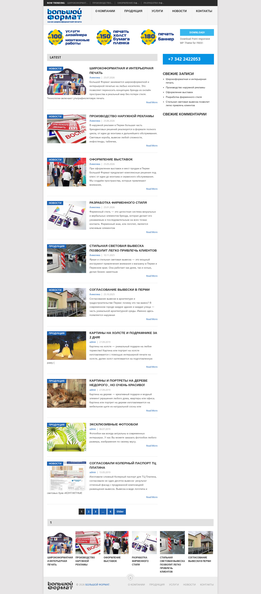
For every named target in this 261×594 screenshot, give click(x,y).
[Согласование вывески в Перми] (200, 542)
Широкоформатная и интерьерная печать (121, 70)
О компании (105, 11)
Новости (179, 11)
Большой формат (97, 584)
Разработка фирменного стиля (118, 202)
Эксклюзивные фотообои (113, 424)
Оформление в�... (128, 3)
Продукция (133, 11)
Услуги (157, 11)
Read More (151, 102)
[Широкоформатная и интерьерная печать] (59, 542)
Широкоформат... (77, 3)
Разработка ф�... (154, 3)
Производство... (103, 3)
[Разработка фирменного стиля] (144, 542)
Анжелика (94, 77)
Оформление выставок (111, 159)
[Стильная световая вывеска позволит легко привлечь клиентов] (172, 542)
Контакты (204, 11)
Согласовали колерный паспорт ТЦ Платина (122, 465)
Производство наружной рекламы (121, 116)
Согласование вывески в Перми (119, 289)
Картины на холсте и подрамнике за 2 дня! (123, 335)
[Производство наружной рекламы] (87, 542)
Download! (197, 32)
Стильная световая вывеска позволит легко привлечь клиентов (123, 248)
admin (92, 342)
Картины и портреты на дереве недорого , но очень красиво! (118, 383)
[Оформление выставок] (116, 542)
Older (120, 511)
